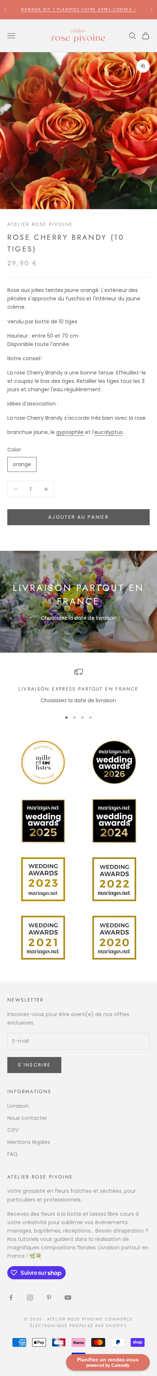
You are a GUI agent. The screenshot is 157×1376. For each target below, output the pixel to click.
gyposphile (70, 432)
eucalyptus (108, 432)
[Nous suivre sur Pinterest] (49, 1297)
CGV (13, 1130)
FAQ (12, 1154)
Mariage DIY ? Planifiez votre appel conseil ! (78, 9)
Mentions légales (28, 1142)
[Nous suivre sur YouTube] (68, 1297)
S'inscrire (34, 1064)
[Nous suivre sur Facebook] (11, 1297)
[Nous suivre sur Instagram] (30, 1297)
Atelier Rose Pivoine (40, 224)
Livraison (18, 1106)
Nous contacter (27, 1118)
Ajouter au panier (78, 517)
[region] (78, 686)
